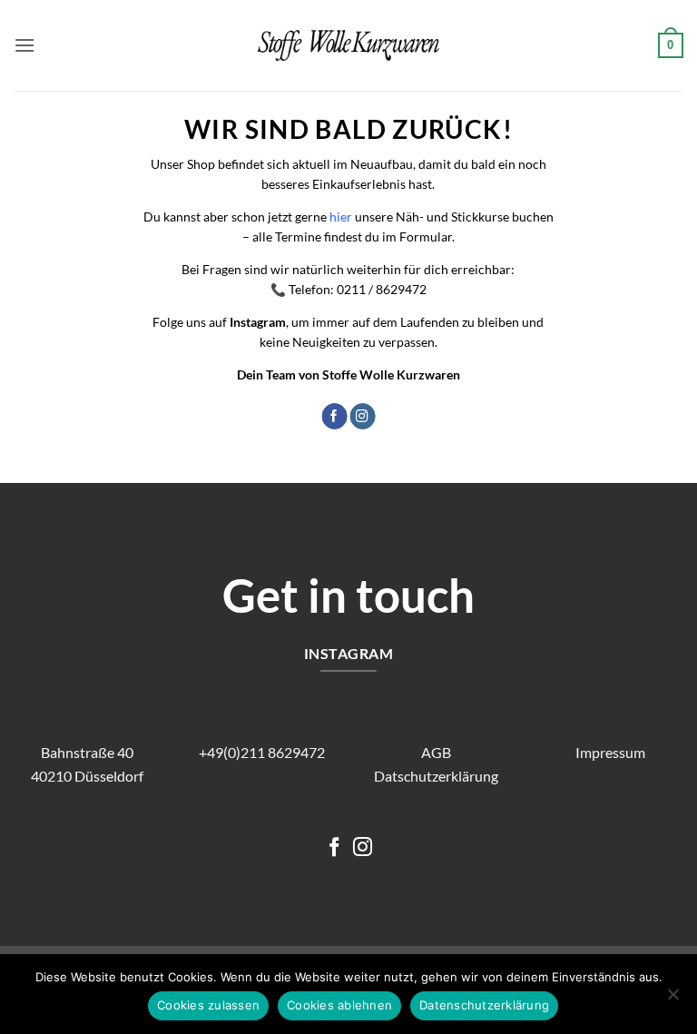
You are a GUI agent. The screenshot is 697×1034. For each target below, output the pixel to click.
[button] (24, 45)
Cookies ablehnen (339, 1005)
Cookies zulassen (208, 1005)
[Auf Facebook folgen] (334, 416)
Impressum (610, 752)
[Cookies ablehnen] (672, 999)
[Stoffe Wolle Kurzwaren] (348, 45)
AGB (436, 752)
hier (340, 216)
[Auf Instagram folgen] (362, 416)
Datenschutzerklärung (484, 1005)
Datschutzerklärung (436, 775)
